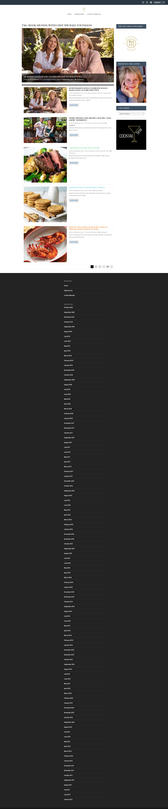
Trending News (66, 79)
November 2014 (69, 597)
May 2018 (67, 399)
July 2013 (67, 674)
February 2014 (68, 640)
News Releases (92, 232)
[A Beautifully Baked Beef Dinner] (45, 165)
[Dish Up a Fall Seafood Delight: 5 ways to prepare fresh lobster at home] (45, 244)
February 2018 (68, 413)
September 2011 (69, 780)
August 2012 (68, 727)
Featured (58, 79)
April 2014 (67, 630)
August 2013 (68, 669)
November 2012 (69, 712)
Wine (71, 79)
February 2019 (68, 360)
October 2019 (68, 322)
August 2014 (68, 611)
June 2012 (67, 737)
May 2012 (67, 741)
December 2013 (69, 650)
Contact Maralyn (94, 14)
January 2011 (68, 799)
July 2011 (67, 790)
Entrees (98, 151)
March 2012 (68, 751)
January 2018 (68, 418)
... (103, 266)
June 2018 (67, 394)
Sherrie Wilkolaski (34, 79)
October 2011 (68, 775)
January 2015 (68, 587)
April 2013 (67, 688)
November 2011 (69, 770)
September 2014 (69, 606)
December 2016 (69, 481)
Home (69, 14)
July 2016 (67, 500)
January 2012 (68, 761)
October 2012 (68, 717)
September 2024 (69, 312)
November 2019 (69, 317)
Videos (90, 190)
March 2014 (68, 635)
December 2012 (69, 708)
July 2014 (67, 616)
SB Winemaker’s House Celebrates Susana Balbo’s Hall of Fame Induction (88, 89)
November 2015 (69, 539)
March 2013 (68, 693)
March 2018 (68, 409)
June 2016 (67, 505)
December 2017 (69, 423)
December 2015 (69, 534)
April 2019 (67, 351)
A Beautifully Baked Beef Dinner (84, 148)
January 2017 (68, 476)
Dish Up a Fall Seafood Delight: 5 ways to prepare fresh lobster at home (88, 228)
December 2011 (69, 765)
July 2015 (67, 558)
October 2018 (68, 375)
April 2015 (67, 573)
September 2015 (69, 548)
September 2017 (69, 437)
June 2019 (67, 341)
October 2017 (68, 433)
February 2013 (68, 698)
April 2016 (67, 515)
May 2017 (67, 457)
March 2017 (68, 466)
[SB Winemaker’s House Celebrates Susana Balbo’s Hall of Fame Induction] (45, 100)
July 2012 (67, 732)
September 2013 (69, 664)
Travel (101, 123)
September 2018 (69, 380)
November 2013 (69, 655)
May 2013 (67, 683)
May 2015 (67, 568)
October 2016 (68, 486)
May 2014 (67, 626)
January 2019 (68, 365)
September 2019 (69, 326)
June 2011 (67, 794)
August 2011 (68, 785)
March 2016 (68, 519)
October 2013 (68, 659)
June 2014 (67, 621)
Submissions (79, 14)
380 (107, 266)
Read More (74, 105)
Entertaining (91, 151)
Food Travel (96, 123)
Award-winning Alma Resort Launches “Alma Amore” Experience (90, 119)
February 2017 (68, 471)
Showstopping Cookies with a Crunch (87, 187)
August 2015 (68, 553)
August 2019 (68, 331)
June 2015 (67, 563)
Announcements (51, 79)
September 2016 (69, 491)
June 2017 (67, 452)
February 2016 (68, 524)
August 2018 (68, 384)
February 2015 (68, 582)
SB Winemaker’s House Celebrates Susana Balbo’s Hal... (54, 76)
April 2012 (67, 746)
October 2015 (68, 544)
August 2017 (68, 442)
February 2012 (68, 756)
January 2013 (68, 703)
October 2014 (68, 601)
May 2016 (67, 510)
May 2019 (67, 346)
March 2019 (68, 355)
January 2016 (68, 529)
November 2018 (69, 370)
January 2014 (68, 645)
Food (107, 151)
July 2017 (67, 447)
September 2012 (69, 722)
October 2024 (68, 307)
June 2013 (67, 679)
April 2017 (67, 462)
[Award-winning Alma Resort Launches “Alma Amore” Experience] (45, 130)
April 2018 (67, 404)
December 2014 (69, 592)
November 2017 (69, 428)
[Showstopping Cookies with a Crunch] (45, 204)
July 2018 (67, 389)
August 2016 (68, 495)
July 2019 (67, 336)
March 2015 (68, 577)
